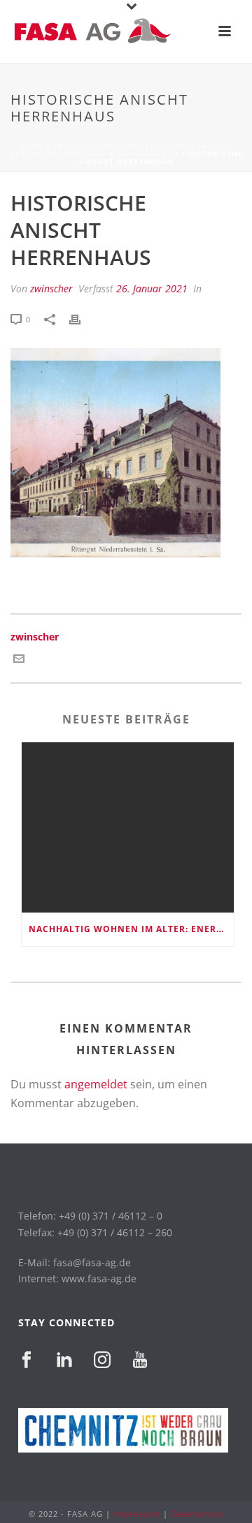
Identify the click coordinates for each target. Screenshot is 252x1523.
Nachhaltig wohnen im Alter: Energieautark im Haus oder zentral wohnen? (131, 929)
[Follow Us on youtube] (140, 1360)
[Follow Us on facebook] (26, 1360)
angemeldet (95, 1084)
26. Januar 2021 (152, 288)
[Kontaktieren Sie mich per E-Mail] (18, 660)
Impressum (136, 1513)
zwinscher (51, 288)
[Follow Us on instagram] (102, 1360)
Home (32, 146)
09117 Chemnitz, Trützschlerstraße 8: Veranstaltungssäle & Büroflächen (121, 149)
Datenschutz (197, 1513)
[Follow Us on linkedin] (64, 1360)
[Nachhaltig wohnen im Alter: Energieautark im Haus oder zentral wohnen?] (128, 827)
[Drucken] (81, 318)
